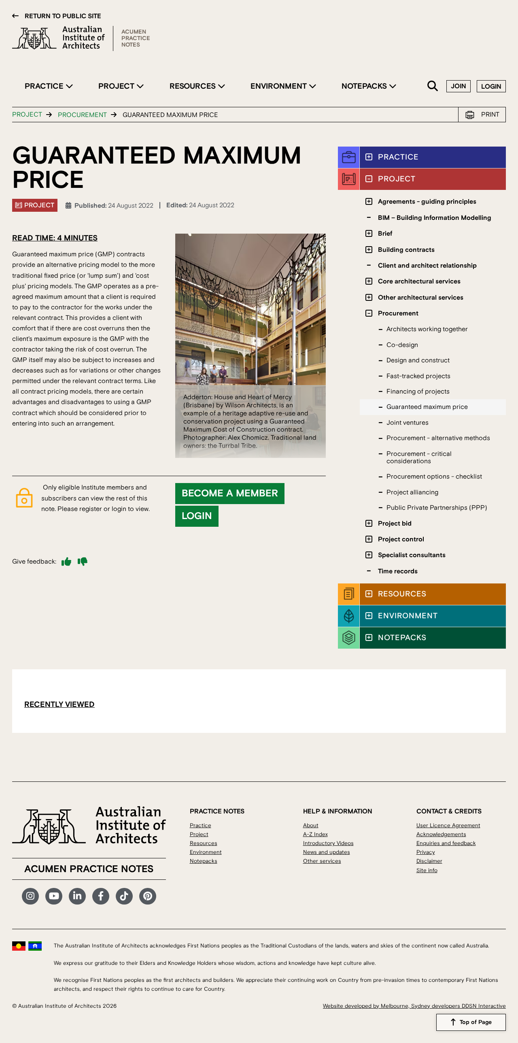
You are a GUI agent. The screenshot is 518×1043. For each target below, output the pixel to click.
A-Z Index (315, 834)
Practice (45, 86)
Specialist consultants (412, 555)
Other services (322, 861)
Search (433, 86)
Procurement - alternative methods (438, 438)
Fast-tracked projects (418, 376)
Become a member (230, 493)
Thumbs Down (82, 562)
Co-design (402, 345)
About (310, 825)
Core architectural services (419, 281)
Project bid (395, 523)
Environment (280, 86)
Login (491, 87)
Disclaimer (429, 861)
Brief (385, 234)
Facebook (100, 896)
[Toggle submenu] (368, 156)
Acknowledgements (441, 834)
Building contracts (406, 250)
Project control (401, 539)
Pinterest (147, 896)
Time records (398, 571)
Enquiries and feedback (446, 843)
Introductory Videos (328, 843)
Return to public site (63, 16)
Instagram (30, 896)
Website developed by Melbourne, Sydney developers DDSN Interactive (414, 1006)
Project (117, 86)
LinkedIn (77, 896)
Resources (194, 86)
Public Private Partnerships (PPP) (436, 508)
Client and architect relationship (427, 266)
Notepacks (365, 86)
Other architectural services (420, 298)
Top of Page (476, 1022)
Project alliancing (412, 492)
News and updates (326, 852)
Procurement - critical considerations (419, 457)
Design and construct (418, 360)
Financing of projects (418, 391)
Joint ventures (407, 423)
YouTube (53, 896)
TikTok (124, 896)
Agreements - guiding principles (427, 202)
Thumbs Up (66, 562)
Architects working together (427, 329)
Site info (426, 870)
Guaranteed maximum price (427, 407)
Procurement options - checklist (434, 477)
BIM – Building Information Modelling (434, 218)
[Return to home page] (62, 38)
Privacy (425, 852)
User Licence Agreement (448, 825)
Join (458, 86)
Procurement (82, 115)
